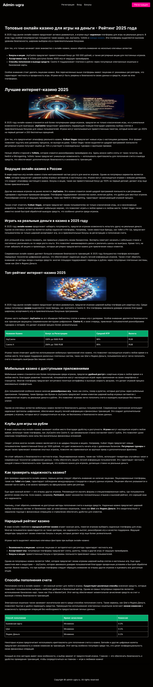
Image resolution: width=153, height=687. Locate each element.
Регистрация (67, 4)
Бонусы (88, 4)
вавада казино (97, 38)
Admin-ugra (13, 5)
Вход (79, 4)
